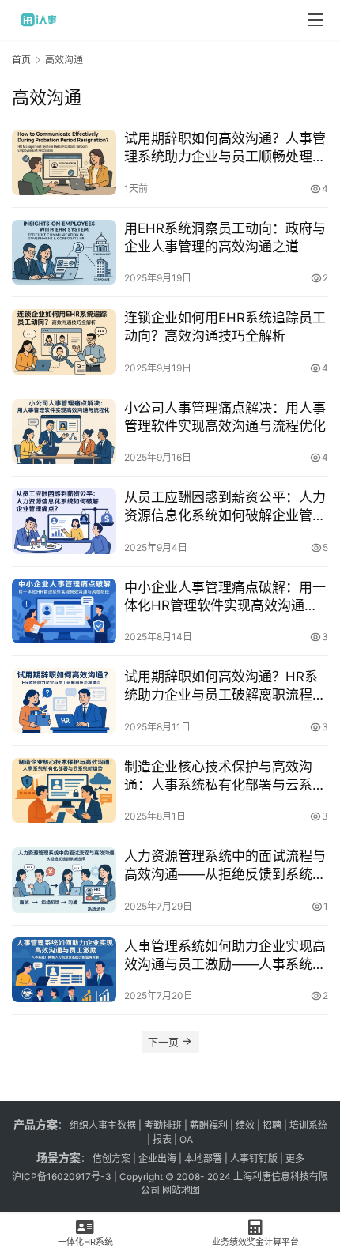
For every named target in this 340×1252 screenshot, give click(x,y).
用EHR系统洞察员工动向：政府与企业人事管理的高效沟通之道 (225, 238)
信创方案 (110, 1158)
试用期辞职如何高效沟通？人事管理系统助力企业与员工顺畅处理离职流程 (225, 148)
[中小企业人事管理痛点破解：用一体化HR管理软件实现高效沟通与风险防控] (64, 611)
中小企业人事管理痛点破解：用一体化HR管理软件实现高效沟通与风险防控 (225, 597)
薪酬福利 (209, 1125)
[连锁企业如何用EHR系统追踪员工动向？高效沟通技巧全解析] (64, 342)
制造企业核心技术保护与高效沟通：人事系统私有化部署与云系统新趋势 (225, 776)
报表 (163, 1139)
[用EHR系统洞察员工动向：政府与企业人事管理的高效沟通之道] (64, 252)
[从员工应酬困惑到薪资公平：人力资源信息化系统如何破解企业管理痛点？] (64, 521)
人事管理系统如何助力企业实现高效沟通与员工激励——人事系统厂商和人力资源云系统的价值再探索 (225, 956)
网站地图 (181, 1190)
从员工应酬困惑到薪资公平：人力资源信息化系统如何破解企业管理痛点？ (225, 507)
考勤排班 (163, 1125)
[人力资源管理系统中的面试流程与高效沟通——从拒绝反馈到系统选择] (64, 880)
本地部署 (203, 1158)
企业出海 (157, 1158)
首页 (21, 60)
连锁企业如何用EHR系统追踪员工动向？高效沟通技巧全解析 (225, 327)
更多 (294, 1158)
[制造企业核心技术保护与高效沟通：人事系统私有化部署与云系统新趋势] (64, 791)
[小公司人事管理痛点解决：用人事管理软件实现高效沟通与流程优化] (64, 432)
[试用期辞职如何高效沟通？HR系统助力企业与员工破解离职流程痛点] (64, 700)
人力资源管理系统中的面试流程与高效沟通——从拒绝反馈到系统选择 (225, 866)
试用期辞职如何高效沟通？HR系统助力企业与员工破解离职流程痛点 (225, 686)
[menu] (315, 20)
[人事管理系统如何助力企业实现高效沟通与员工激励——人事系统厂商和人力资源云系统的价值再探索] (64, 970)
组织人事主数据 (103, 1125)
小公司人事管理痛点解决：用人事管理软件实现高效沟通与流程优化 (225, 417)
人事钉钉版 (254, 1158)
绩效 (245, 1125)
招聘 (272, 1125)
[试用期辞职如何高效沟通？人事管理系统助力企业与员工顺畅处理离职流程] (64, 162)
